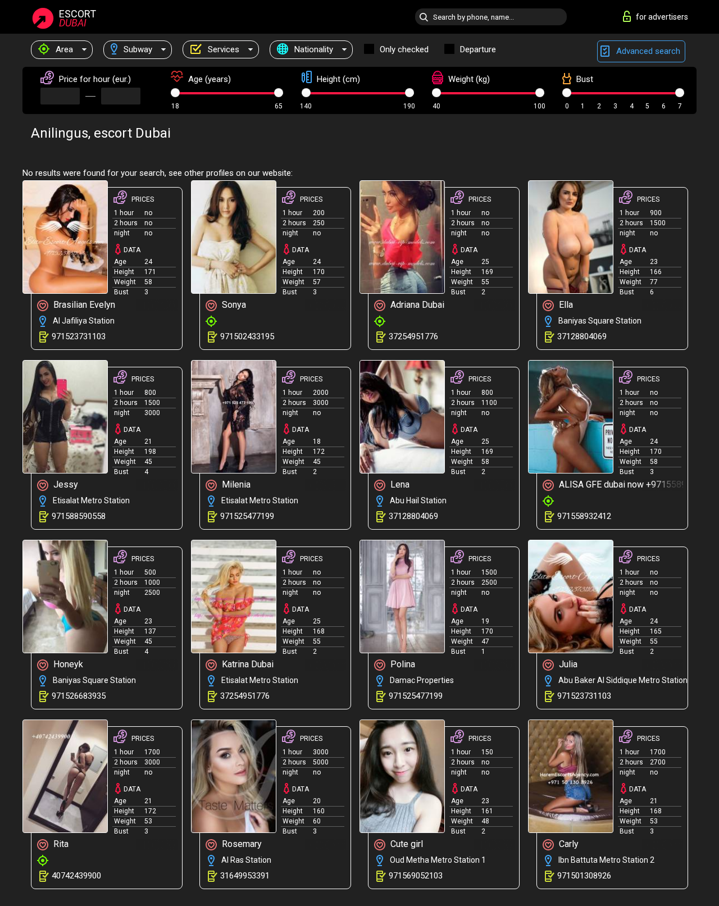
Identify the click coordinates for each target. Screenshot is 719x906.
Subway (136, 49)
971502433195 (247, 336)
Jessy (64, 484)
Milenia (235, 484)
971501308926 (584, 876)
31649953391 (245, 876)
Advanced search (647, 51)
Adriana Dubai (416, 304)
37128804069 (582, 336)
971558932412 (584, 516)
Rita (60, 844)
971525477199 (247, 516)
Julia (567, 664)
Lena (398, 484)
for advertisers (662, 16)
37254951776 (413, 336)
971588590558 (79, 516)
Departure (478, 49)
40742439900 (76, 876)
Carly (568, 844)
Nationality (312, 49)
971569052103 (416, 876)
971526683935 (79, 696)
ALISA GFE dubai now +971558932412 (622, 484)
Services (222, 49)
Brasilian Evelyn (83, 304)
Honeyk (67, 664)
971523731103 (79, 336)
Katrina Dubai (247, 664)
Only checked (404, 49)
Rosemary (241, 844)
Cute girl (405, 844)
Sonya (233, 304)
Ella (565, 304)
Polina (401, 664)
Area (63, 49)
